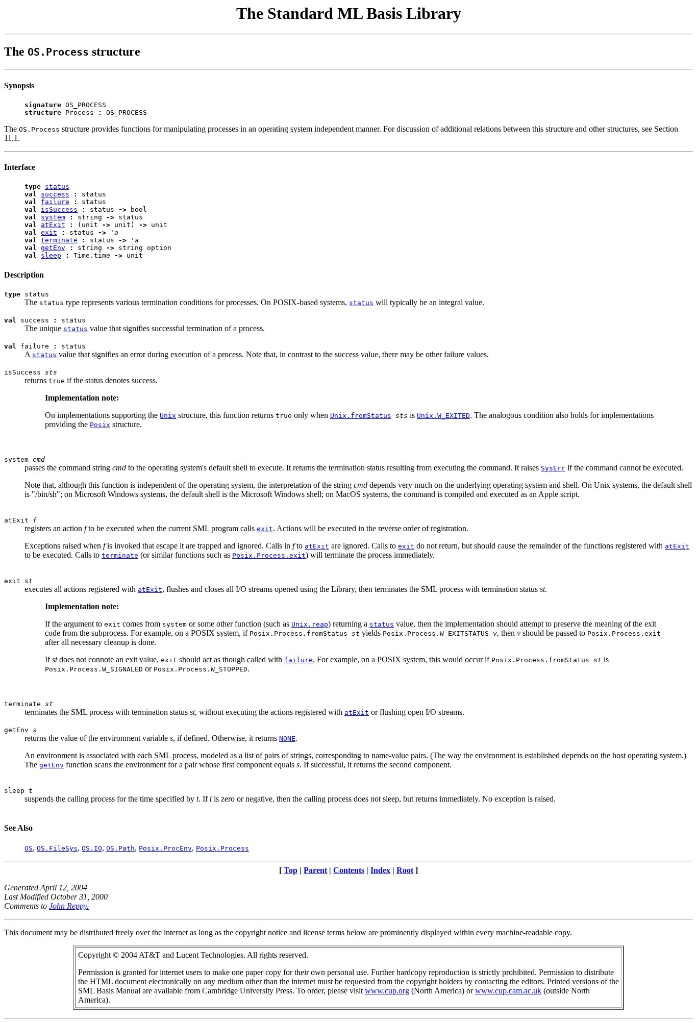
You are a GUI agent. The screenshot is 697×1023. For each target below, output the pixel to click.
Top (290, 870)
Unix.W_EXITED (443, 415)
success (55, 194)
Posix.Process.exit (269, 555)
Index (380, 870)
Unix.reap (309, 624)
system (53, 217)
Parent (315, 870)
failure (55, 202)
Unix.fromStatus (360, 415)
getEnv (53, 248)
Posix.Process (222, 848)
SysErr (553, 468)
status (57, 186)
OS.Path (120, 848)
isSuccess (59, 209)
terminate (59, 240)
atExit (53, 225)
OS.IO (92, 848)
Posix (100, 425)
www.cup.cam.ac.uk (508, 990)
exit (49, 232)
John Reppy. (69, 906)
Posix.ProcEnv (165, 848)
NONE (287, 738)
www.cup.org (387, 990)
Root (404, 870)
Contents (348, 870)
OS (28, 848)
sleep (51, 255)
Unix (168, 415)
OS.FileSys (57, 848)
